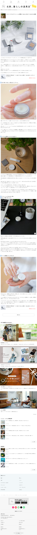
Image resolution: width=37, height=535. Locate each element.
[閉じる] (21, 533)
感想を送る (18, 314)
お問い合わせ (21, 522)
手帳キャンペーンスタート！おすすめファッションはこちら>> (9, 9)
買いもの (11, 2)
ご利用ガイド (3, 522)
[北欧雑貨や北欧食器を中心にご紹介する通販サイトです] (18, 6)
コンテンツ (18, 2)
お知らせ (2, 12)
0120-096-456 (12, 515)
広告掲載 (2, 524)
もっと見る (33, 441)
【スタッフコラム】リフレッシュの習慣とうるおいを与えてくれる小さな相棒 (21, 14)
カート (26, 2)
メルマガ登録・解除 (22, 520)
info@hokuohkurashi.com (4, 515)
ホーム (3, 2)
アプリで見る (18, 533)
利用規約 (20, 524)
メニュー (33, 2)
